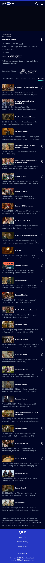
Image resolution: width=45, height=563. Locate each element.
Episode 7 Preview (21, 295)
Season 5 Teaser (20, 176)
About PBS (22, 537)
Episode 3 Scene (21, 429)
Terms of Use (22, 546)
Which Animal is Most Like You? (26, 87)
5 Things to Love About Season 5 (26, 236)
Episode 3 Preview (21, 443)
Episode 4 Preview (21, 399)
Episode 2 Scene (21, 458)
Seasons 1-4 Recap (21, 265)
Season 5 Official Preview (24, 206)
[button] (36, 3)
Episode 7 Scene (21, 280)
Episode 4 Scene (21, 384)
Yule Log (18, 250)
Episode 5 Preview (21, 369)
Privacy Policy (22, 542)
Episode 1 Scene (20, 503)
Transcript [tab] (31, 79)
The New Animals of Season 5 (25, 117)
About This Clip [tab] (7, 79)
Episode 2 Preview (21, 473)
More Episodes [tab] (21, 79)
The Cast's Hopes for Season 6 (26, 310)
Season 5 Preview (21, 191)
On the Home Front (22, 132)
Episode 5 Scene (21, 354)
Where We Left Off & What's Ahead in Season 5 (25, 147)
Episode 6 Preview (21, 340)
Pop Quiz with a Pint (22, 221)
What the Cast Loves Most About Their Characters (27, 161)
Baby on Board (20, 488)
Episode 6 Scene (21, 325)
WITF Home (22, 553)
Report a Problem (25, 61)
